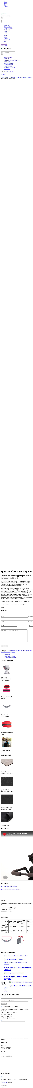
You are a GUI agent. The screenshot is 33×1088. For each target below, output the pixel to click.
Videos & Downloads (9, 656)
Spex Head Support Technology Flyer (10, 889)
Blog (5, 5)
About (5, 3)
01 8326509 (4, 45)
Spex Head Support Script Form (9, 886)
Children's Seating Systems (13, 650)
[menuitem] (7, 25)
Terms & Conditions (6, 1064)
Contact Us (3, 74)
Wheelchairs (12, 77)
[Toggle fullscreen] (3, 1085)
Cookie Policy (4, 1059)
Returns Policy (4, 1070)
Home (5, 2)
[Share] (4, 1085)
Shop (6, 77)
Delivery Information (6, 1067)
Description (7, 654)
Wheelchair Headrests (26, 650)
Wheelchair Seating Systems (23, 77)
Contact (6, 6)
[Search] (2, 18)
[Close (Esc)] (6, 1085)
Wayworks (4, 1082)
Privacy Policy (4, 1062)
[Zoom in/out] (1, 1085)
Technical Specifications (10, 657)
